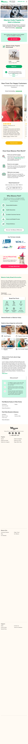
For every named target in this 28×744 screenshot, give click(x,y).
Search (2, 438)
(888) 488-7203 (21, 1)
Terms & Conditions (18, 627)
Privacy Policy (4, 627)
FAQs (2, 625)
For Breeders (3, 535)
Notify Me (15, 39)
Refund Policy (4, 629)
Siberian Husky (12, 4)
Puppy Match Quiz (18, 157)
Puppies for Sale (4, 4)
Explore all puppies (18, 438)
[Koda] (14, 59)
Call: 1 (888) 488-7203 (15, 187)
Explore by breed (4, 440)
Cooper (8, 136)
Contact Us (16, 625)
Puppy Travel (16, 532)
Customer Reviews (5, 532)
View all (13, 66)
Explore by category (5, 442)
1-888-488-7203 (15, 435)
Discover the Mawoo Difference (14, 229)
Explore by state (17, 440)
